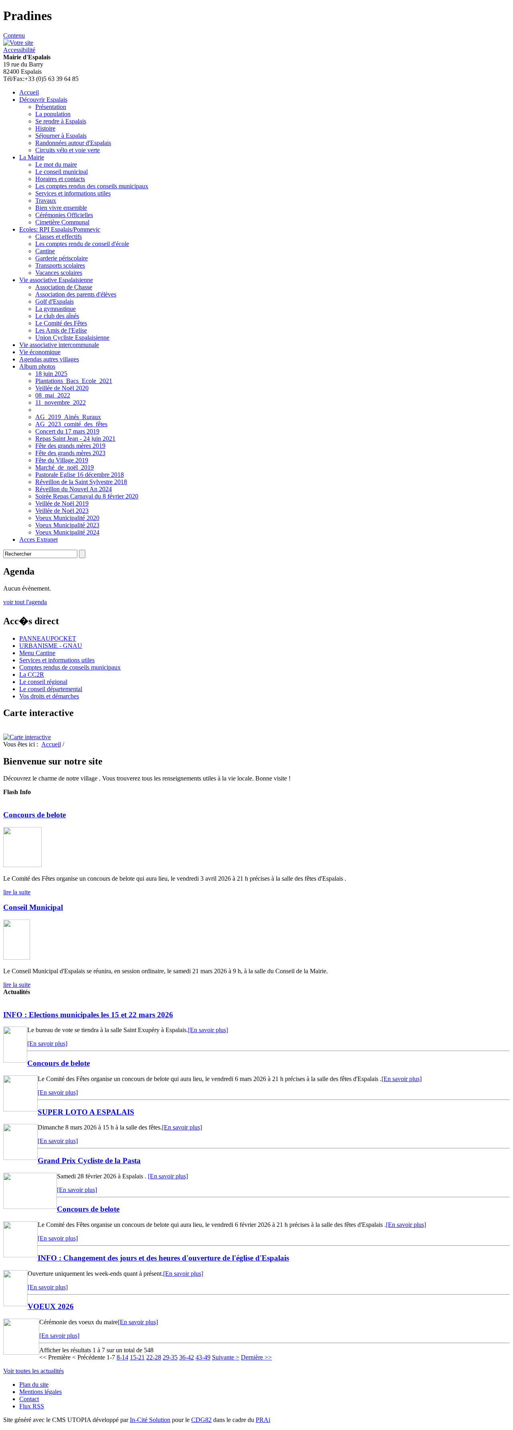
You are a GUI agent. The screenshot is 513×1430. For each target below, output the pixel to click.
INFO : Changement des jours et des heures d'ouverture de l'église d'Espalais (163, 1258)
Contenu (14, 35)
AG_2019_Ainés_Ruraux (68, 416)
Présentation (50, 106)
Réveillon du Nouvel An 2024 (73, 489)
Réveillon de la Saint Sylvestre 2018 (81, 481)
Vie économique (40, 352)
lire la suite (16, 892)
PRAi (263, 1419)
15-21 (137, 1357)
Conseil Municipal (33, 907)
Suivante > (225, 1357)
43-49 (203, 1357)
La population (53, 114)
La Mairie (31, 157)
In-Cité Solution (150, 1419)
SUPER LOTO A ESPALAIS (86, 1112)
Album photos (37, 366)
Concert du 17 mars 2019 (67, 431)
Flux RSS (31, 1406)
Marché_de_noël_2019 (64, 467)
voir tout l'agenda (25, 602)
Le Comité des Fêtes (61, 323)
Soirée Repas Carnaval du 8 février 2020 (86, 496)
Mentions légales (40, 1391)
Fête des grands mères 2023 (70, 453)
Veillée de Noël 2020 (62, 388)
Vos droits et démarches (49, 696)
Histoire (45, 128)
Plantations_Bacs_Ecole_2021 (73, 380)
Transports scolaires (60, 265)
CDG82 (201, 1419)
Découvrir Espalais (43, 99)
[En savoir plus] (208, 1030)
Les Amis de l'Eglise (61, 330)
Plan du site (33, 1384)
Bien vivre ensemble (61, 207)
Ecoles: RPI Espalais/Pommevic (59, 229)
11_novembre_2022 (60, 402)
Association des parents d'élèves (75, 294)
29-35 (170, 1357)
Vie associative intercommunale (59, 344)
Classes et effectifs (58, 236)
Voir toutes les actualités (33, 1370)
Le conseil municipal (61, 171)
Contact (29, 1399)
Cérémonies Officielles (64, 215)
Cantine (45, 251)
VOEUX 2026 (51, 1306)
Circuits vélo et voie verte (67, 150)
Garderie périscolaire (61, 258)
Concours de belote (34, 815)
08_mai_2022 (52, 395)
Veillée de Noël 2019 (62, 503)
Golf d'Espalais (54, 301)
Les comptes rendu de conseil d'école (82, 243)
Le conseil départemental (50, 689)
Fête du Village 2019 (61, 460)
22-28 (153, 1357)
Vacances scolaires (58, 272)
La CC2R (31, 674)
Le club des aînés (57, 316)
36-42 (186, 1357)
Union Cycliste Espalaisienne (72, 337)
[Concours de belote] (22, 864)
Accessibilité (19, 49)
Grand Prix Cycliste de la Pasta (89, 1160)
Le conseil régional (43, 681)
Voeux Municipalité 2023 (67, 525)
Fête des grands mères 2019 (70, 445)
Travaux (45, 200)
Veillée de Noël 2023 (62, 510)
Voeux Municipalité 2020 (67, 517)
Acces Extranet (38, 539)
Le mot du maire (56, 164)
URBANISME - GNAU (50, 645)
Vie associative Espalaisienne (56, 279)
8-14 (122, 1357)
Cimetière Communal (62, 222)
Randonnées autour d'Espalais (73, 142)
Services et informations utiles (73, 193)
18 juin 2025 (51, 373)
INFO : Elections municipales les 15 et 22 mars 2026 (88, 1014)
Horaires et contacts (60, 178)
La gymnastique (55, 308)
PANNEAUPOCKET (47, 638)
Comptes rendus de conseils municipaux (70, 667)
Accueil (29, 92)
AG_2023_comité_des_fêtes (71, 424)
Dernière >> (256, 1357)
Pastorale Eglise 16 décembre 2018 (79, 474)
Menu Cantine (37, 652)
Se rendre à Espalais (60, 121)
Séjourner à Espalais (61, 135)
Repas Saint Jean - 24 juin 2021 (75, 438)
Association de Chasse (63, 287)
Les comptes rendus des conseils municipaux (91, 186)
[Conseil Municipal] (16, 957)
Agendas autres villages (49, 359)
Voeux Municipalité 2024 (67, 532)
